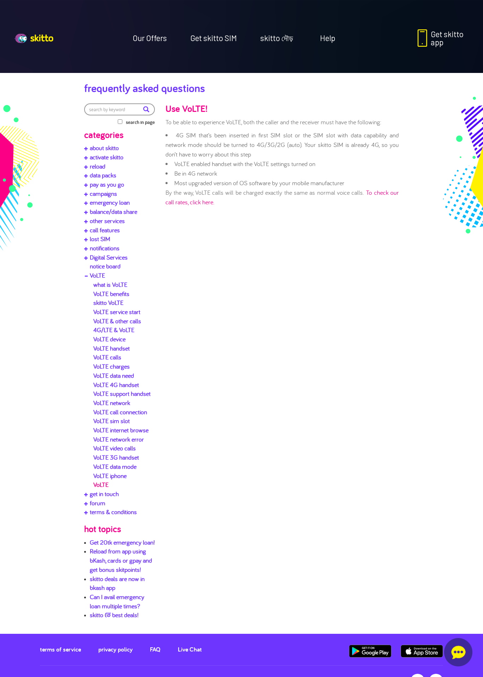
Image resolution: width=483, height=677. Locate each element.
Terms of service (60, 649)
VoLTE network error (118, 439)
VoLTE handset (111, 348)
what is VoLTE (110, 284)
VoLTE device (109, 339)
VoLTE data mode (114, 466)
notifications (105, 248)
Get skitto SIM (213, 37)
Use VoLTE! (186, 108)
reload (97, 166)
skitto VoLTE (108, 302)
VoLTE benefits (111, 294)
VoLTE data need (113, 375)
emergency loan (110, 202)
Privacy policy (115, 649)
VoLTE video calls (114, 448)
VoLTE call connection (120, 412)
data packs (103, 175)
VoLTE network (111, 403)
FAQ (155, 649)
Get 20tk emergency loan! (122, 542)
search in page (140, 122)
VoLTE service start (116, 312)
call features (105, 230)
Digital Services (109, 257)
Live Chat (190, 649)
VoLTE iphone (110, 476)
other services (107, 221)
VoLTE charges (111, 366)
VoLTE (97, 275)
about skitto (104, 148)
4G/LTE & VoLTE (113, 330)
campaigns (103, 193)
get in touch (104, 494)
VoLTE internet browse (121, 430)
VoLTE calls (107, 357)
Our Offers (150, 37)
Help (327, 37)
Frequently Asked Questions (144, 87)
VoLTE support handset (122, 393)
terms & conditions (113, 512)
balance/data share (113, 211)
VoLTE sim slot (111, 421)
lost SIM (100, 239)
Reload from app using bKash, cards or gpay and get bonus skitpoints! (121, 560)
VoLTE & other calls (117, 321)
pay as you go (107, 184)
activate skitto (106, 157)
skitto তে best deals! (114, 615)
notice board (105, 266)
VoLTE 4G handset (116, 385)
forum (97, 503)
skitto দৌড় (276, 37)
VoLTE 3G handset (116, 457)
